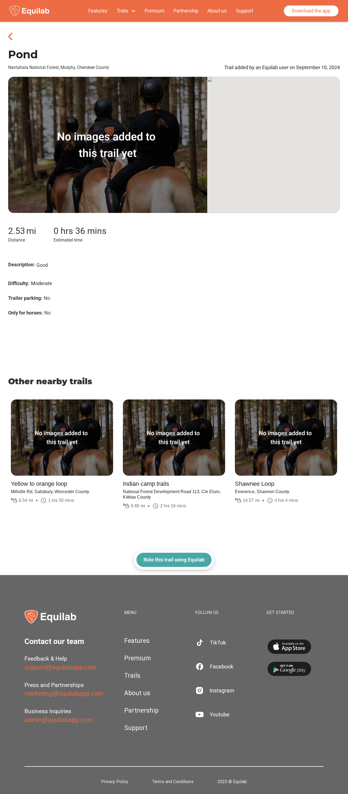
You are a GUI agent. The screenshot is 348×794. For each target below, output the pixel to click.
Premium (154, 11)
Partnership (185, 11)
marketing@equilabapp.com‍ (63, 693)
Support (244, 11)
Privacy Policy (114, 781)
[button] (126, 11)
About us (217, 11)
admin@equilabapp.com (58, 719)
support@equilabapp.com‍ (60, 667)
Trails (132, 675)
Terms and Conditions (173, 781)
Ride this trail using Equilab (174, 560)
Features (97, 11)
